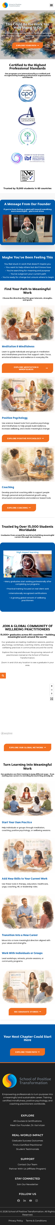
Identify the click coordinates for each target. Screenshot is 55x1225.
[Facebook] (18, 1200)
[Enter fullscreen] (52, 699)
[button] (51, 5)
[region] (27, 709)
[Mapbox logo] (7, 733)
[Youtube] (30, 1200)
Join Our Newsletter (27, 1184)
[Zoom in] (52, 686)
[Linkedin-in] (24, 1200)
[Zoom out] (52, 690)
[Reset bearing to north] (52, 694)
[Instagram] (36, 1200)
